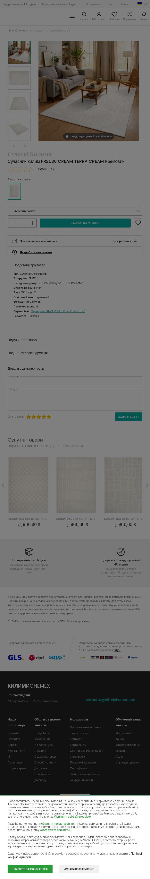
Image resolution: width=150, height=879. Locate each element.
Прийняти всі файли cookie (30, 868)
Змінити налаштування (79, 868)
